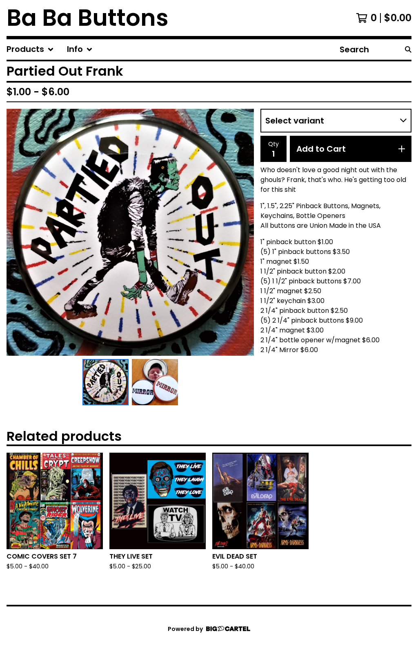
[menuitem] (30, 49)
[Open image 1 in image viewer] (130, 232)
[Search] (408, 49)
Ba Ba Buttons (88, 18)
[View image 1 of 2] (105, 382)
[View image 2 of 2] (155, 382)
